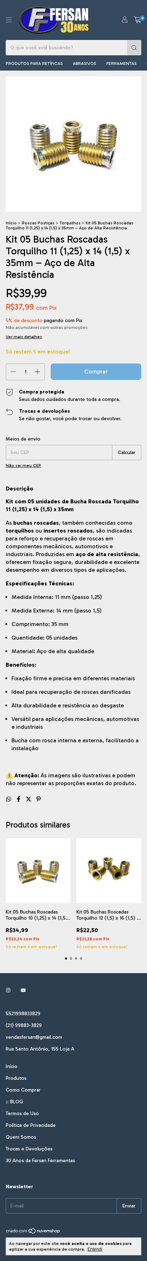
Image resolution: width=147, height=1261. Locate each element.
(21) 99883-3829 (24, 1025)
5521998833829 (23, 1014)
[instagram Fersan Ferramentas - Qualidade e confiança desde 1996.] (8, 990)
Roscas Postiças (38, 222)
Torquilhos (70, 222)
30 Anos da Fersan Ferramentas (40, 1161)
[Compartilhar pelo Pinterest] (38, 799)
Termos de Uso (22, 1113)
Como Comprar (23, 1090)
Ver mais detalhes (24, 336)
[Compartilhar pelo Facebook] (19, 799)
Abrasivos (84, 63)
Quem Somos (21, 1137)
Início (11, 222)
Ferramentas (121, 63)
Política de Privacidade (31, 1125)
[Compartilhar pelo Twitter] (29, 799)
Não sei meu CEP (23, 465)
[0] (137, 20)
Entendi (94, 1249)
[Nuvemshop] (33, 1232)
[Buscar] (134, 47)
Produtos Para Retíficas (34, 63)
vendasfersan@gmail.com (34, 1037)
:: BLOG (14, 1102)
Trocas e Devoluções (29, 1149)
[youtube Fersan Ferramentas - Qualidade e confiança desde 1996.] (23, 990)
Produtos (16, 1078)
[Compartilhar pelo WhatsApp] (9, 799)
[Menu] (9, 20)
